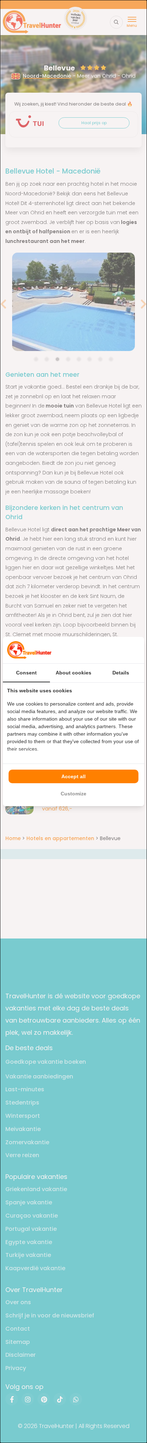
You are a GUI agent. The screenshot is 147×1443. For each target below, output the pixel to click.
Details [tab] (120, 673)
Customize (73, 793)
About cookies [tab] (73, 673)
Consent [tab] (26, 673)
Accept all (73, 776)
